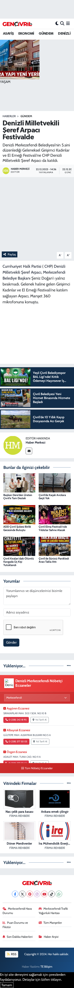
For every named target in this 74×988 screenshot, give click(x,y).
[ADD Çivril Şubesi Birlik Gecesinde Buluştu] (19, 514)
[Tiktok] (51, 894)
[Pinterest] (29, 894)
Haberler (9, 116)
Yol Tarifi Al (41, 719)
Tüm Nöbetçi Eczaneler (39, 768)
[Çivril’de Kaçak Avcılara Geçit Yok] (55, 483)
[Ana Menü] (68, 24)
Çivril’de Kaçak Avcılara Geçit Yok (52, 496)
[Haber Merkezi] (12, 445)
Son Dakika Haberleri (20, 937)
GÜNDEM (46, 33)
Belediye (10, 278)
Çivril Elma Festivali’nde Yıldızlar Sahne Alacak (53, 528)
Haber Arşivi (51, 937)
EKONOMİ (26, 33)
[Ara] (62, 24)
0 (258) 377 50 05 (18, 741)
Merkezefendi (54, 272)
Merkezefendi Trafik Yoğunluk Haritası (53, 911)
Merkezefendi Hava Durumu (17, 911)
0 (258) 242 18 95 (17, 719)
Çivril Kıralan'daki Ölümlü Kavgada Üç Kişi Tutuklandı (18, 562)
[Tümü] (69, 666)
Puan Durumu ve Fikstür (15, 925)
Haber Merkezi (35, 442)
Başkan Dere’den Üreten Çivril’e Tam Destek (17, 496)
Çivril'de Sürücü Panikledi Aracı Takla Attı (54, 560)
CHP (48, 266)
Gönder (11, 642)
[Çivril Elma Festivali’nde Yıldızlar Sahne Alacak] (55, 514)
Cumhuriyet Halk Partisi (22, 266)
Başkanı (24, 278)
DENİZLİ (64, 33)
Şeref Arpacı (31, 272)
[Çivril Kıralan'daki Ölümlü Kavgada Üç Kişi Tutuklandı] (19, 546)
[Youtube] (44, 894)
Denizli (59, 266)
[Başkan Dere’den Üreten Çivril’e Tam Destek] (19, 483)
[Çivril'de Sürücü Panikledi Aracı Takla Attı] (55, 546)
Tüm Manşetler (52, 922)
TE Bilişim (46, 966)
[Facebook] (15, 894)
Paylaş (12, 254)
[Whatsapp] (59, 894)
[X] (22, 894)
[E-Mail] (29, 451)
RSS (13, 954)
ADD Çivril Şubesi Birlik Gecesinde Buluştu (17, 528)
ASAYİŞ (8, 33)
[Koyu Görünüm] (57, 24)
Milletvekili (11, 272)
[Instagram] (37, 894)
